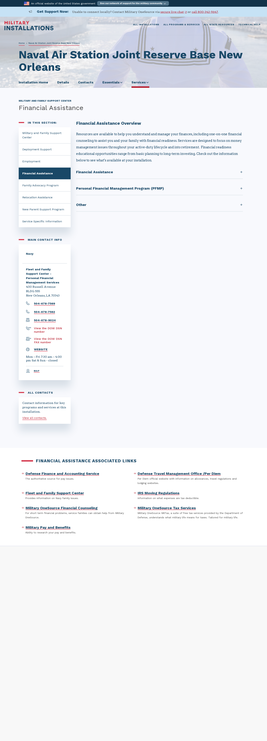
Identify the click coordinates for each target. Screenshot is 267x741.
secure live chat (172, 12)
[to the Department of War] (26, 3)
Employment (31, 161)
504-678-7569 (44, 303)
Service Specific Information (42, 221)
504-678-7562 (44, 312)
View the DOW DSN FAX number (48, 340)
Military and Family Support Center (41, 135)
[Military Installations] (29, 29)
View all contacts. (34, 418)
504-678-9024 (45, 320)
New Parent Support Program (43, 209)
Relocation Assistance (37, 197)
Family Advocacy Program (40, 185)
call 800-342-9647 (205, 12)
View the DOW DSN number (48, 330)
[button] (133, 3)
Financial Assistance (37, 173)
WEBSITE (41, 349)
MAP (37, 371)
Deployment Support (37, 149)
